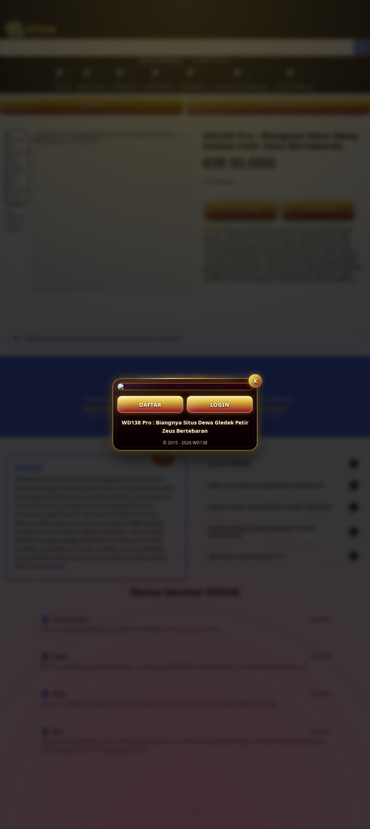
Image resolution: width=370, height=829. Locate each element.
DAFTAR (150, 404)
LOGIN (219, 404)
